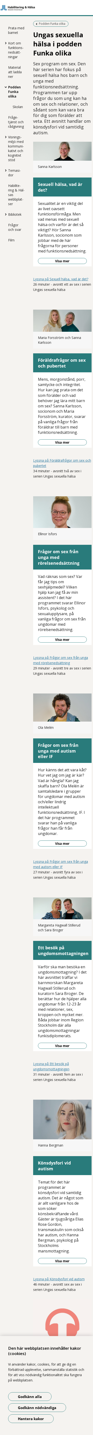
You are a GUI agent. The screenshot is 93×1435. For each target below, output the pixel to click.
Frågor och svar (14, 227)
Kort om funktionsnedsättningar (16, 50)
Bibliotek (14, 214)
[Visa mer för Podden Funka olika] (4, 87)
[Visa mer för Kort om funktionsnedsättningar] (4, 43)
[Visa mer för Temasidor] (4, 170)
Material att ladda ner (15, 72)
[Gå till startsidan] (46, 8)
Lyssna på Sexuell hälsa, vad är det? (60, 279)
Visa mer (62, 261)
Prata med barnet (16, 30)
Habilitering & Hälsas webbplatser (16, 194)
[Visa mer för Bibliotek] (4, 214)
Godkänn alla (30, 1396)
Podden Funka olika (14, 91)
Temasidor (14, 172)
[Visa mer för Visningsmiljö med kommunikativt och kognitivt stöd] (4, 137)
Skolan (18, 106)
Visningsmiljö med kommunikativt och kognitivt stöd (16, 148)
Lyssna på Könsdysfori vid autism (59, 1279)
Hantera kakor (31, 1418)
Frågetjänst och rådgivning (16, 122)
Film (11, 240)
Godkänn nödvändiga (37, 1407)
